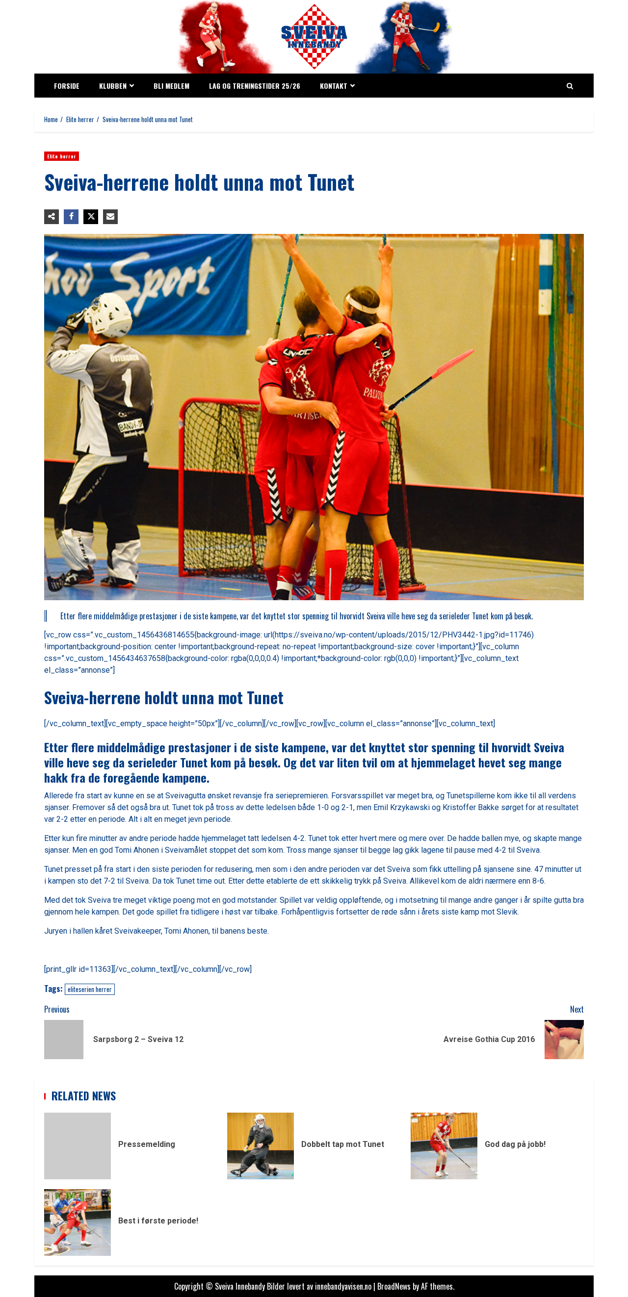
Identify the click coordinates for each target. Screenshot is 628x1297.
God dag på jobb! (444, 1146)
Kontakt (333, 85)
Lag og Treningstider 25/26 (254, 85)
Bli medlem (171, 85)
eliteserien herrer (90, 989)
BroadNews (394, 1286)
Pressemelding (77, 1146)
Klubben (113, 85)
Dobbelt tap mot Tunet (260, 1146)
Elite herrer (61, 156)
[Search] (570, 85)
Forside (66, 85)
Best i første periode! (77, 1222)
